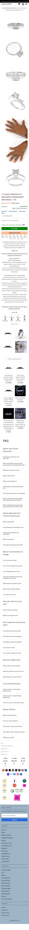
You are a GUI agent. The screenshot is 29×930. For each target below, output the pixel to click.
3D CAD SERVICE (5, 858)
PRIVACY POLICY (4, 851)
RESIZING (3, 840)
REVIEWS (3, 875)
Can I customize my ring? (14, 560)
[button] (26, 4)
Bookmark (18, 320)
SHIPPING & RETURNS (6, 835)
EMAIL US (3, 907)
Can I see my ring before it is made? (14, 566)
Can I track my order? (14, 647)
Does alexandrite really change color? (14, 527)
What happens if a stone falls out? (14, 677)
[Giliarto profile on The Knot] (4, 799)
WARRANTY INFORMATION (7, 837)
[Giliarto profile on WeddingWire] (4, 792)
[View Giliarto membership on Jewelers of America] (14, 782)
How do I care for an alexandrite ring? (14, 703)
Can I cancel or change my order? (14, 653)
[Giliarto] (6, 4)
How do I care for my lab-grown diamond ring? (14, 690)
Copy (24, 320)
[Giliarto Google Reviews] (13, 771)
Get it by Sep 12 (24, 207)
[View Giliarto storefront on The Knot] (14, 787)
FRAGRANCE (4, 848)
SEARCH (3, 832)
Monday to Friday (5, 912)
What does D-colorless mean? (14, 470)
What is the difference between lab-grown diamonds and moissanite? (14, 499)
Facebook (11, 317)
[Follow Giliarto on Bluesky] (14, 775)
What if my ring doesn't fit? (14, 615)
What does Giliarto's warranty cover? (14, 671)
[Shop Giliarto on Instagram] (17, 775)
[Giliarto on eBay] (16, 771)
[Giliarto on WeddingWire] (6, 771)
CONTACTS (3, 896)
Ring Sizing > (4, 748)
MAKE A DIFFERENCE (6, 885)
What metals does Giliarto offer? (14, 583)
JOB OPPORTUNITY (5, 861)
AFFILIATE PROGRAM (6, 870)
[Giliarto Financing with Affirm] (11, 775)
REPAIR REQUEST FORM (6, 843)
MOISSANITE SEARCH (6, 888)
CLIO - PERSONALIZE (5, 878)
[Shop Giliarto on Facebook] (21, 775)
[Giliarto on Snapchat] (5, 763)
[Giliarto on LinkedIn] (23, 763)
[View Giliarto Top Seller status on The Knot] (24, 787)
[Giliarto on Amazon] (19, 771)
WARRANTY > (4, 754)
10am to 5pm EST (5, 915)
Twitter (5, 317)
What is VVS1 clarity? (14, 476)
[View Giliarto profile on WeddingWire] (4, 782)
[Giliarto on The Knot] (3, 771)
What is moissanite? (14, 539)
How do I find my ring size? (14, 610)
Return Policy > (5, 751)
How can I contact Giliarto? (14, 721)
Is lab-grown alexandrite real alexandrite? (14, 533)
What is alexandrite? (14, 522)
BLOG (2, 872)
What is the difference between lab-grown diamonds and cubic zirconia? (14, 505)
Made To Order (15, 208)
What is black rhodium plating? (14, 589)
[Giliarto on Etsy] (9, 771)
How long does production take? (14, 631)
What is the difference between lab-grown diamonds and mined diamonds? (14, 464)
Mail (24, 317)
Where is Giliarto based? (14, 715)
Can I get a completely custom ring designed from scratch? (14, 577)
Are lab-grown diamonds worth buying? (14, 493)
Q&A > (2, 743)
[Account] (23, 4)
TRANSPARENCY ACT (6, 853)
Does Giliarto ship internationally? (14, 642)
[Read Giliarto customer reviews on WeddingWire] (24, 782)
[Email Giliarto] (5, 766)
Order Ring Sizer (13, 211)
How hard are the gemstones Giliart (14, 545)
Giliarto (11, 920)
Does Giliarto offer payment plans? (14, 726)
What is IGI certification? (14, 481)
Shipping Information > (7, 746)
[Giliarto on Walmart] (25, 771)
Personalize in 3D (14, 233)
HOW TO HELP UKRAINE (6, 899)
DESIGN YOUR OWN (5, 880)
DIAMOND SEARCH (5, 891)
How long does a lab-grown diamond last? (14, 487)
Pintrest (18, 317)
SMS (12, 320)
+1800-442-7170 (4, 910)
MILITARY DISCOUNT (5, 883)
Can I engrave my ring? (14, 594)
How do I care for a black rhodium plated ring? (14, 696)
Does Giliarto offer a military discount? (14, 732)
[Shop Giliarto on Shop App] (8, 775)
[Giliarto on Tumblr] (14, 763)
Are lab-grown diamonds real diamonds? (14, 457)
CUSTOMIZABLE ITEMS (6, 845)
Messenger (5, 320)
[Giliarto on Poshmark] (22, 771)
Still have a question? (14, 737)
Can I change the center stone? (14, 571)
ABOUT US (3, 830)
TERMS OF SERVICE (5, 856)
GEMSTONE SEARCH (5, 893)
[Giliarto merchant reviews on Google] (17, 792)
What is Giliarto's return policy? (14, 666)
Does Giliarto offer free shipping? (14, 636)
